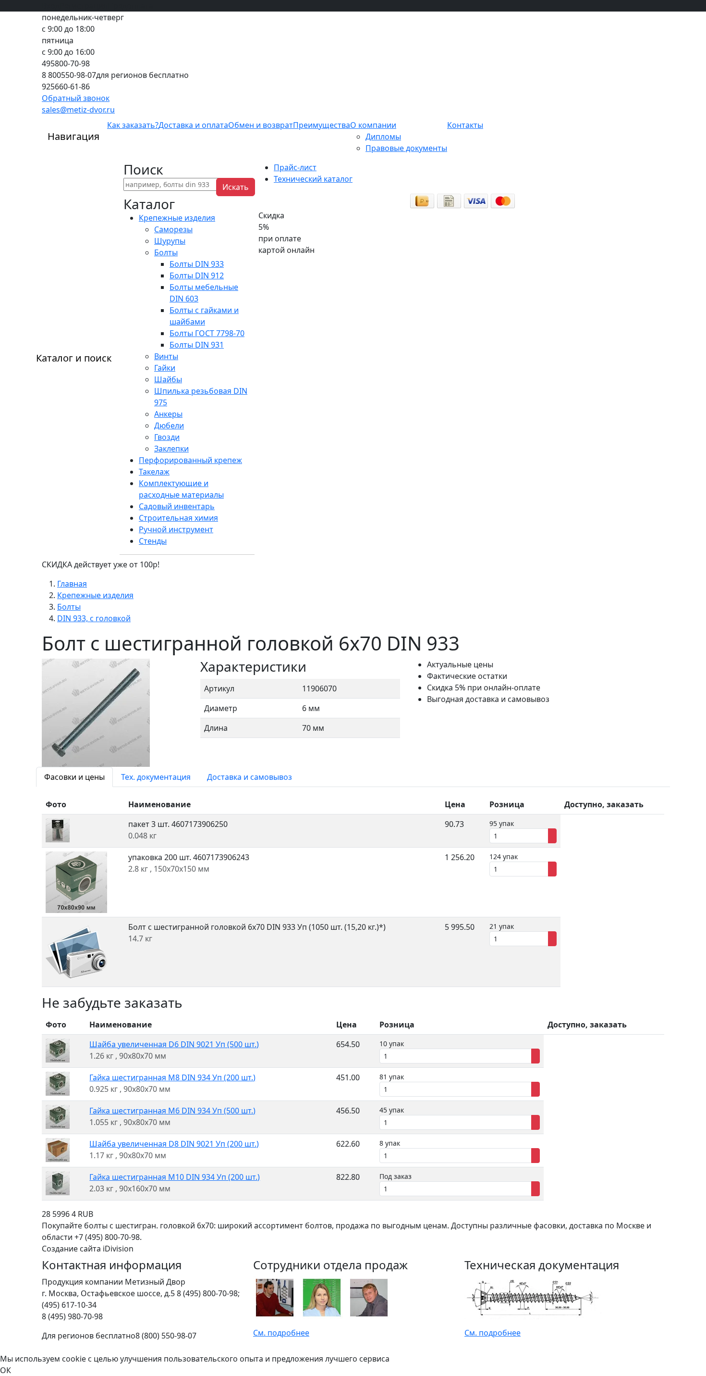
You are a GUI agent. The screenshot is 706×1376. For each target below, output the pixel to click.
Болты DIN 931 (197, 344)
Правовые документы (406, 148)
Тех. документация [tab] (156, 777)
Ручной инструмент (176, 529)
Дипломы (383, 136)
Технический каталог (313, 179)
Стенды (153, 541)
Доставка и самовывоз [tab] (249, 777)
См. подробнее (281, 1332)
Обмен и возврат (260, 125)
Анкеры (168, 414)
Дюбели (169, 425)
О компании (373, 125)
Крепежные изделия (177, 218)
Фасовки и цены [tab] (74, 777)
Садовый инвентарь (177, 506)
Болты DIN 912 (197, 275)
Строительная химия (178, 518)
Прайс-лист (295, 167)
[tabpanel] (353, 891)
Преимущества (321, 125)
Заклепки (171, 448)
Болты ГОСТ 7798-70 (207, 333)
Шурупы (169, 241)
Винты (166, 356)
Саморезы (173, 229)
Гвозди (167, 437)
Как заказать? (132, 125)
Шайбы (168, 379)
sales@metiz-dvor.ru (78, 109)
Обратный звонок (76, 98)
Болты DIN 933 (197, 264)
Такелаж (154, 471)
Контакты (465, 125)
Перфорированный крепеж (190, 460)
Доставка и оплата (193, 125)
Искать (235, 187)
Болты (166, 252)
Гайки (164, 368)
